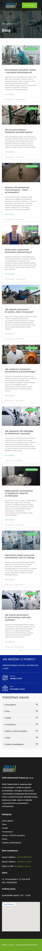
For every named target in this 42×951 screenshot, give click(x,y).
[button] (18, 5)
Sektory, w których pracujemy (16, 731)
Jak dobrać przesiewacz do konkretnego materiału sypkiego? (17, 617)
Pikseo (35, 945)
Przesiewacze (10, 724)
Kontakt (8, 718)
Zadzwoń (12, 676)
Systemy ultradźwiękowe (14, 744)
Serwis (7, 738)
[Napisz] (5, 688)
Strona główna (7, 24)
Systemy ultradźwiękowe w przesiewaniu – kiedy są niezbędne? (17, 189)
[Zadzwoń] (5, 677)
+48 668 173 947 (24, 862)
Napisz (12, 686)
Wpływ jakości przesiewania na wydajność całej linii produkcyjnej (19, 493)
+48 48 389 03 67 (24, 857)
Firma (7, 711)
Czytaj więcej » (10, 94)
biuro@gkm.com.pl (22, 866)
